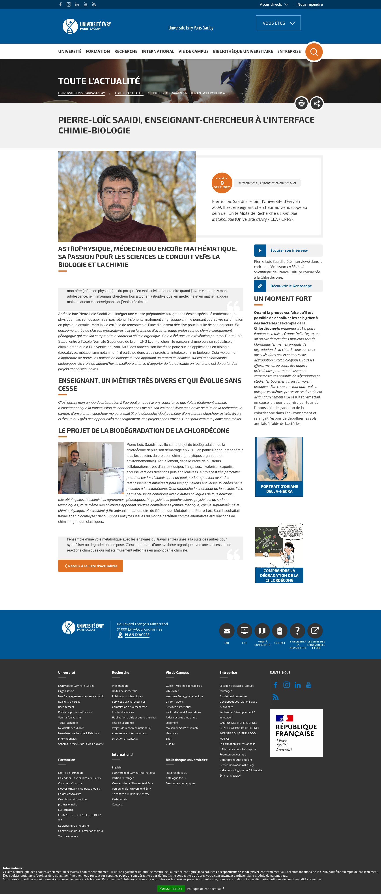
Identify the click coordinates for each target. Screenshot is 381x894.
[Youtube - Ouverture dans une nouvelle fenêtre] (85, 4)
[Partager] (317, 103)
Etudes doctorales (123, 712)
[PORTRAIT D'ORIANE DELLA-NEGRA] (279, 459)
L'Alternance (66, 810)
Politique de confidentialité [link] (205, 888)
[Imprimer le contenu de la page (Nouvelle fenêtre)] (301, 103)
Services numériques (179, 707)
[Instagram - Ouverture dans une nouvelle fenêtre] (69, 4)
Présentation (120, 686)
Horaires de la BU (177, 773)
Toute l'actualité (129, 93)
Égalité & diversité (69, 701)
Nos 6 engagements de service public (81, 696)
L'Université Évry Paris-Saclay (76, 686)
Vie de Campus (194, 51)
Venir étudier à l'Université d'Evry (132, 783)
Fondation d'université (233, 696)
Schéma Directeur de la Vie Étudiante (81, 744)
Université (69, 51)
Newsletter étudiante (71, 728)
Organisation (66, 691)
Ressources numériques (180, 783)
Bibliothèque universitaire (243, 51)
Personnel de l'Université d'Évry (131, 788)
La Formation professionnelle (237, 744)
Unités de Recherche (124, 691)
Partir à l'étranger (123, 778)
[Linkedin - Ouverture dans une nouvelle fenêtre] (77, 4)
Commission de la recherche (129, 707)
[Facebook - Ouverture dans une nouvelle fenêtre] (60, 4)
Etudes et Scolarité (69, 794)
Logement (172, 723)
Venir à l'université (69, 717)
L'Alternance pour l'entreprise (238, 749)
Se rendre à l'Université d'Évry (130, 794)
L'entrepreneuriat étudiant (236, 760)
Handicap (171, 733)
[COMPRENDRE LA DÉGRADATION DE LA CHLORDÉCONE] (279, 546)
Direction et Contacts (125, 738)
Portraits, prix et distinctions (75, 712)
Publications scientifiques (127, 696)
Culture (170, 744)
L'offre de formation (70, 773)
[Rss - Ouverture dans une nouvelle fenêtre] (94, 4)
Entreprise (289, 51)
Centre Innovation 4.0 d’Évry (237, 765)
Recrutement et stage (233, 754)
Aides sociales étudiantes (181, 717)
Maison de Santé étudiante (182, 728)
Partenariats (119, 799)
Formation (98, 51)
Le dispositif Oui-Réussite (73, 825)
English (116, 767)
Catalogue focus (176, 778)
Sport (169, 738)
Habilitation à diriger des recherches (134, 717)
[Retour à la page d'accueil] (86, 24)
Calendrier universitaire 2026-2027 (79, 778)
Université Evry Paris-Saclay (81, 93)
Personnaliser (171, 888)
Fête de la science (123, 723)
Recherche (125, 51)
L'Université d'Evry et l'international (133, 773)
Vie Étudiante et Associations (183, 712)
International (158, 51)
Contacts (117, 804)
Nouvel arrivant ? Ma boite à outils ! (79, 788)
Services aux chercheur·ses (129, 701)
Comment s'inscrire (70, 783)
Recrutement (66, 707)
